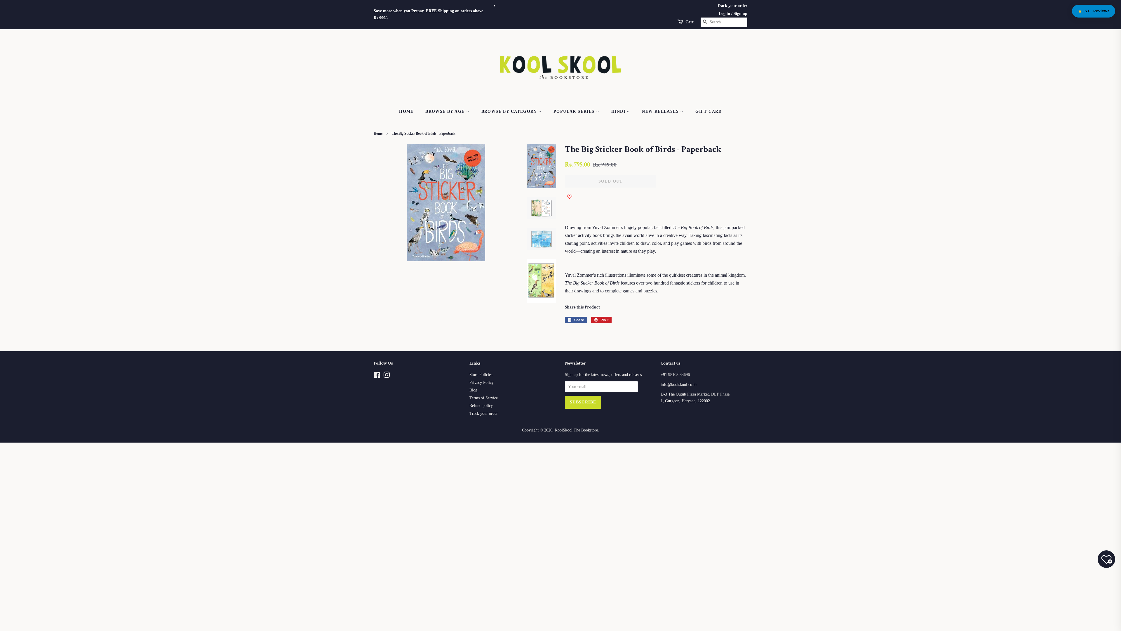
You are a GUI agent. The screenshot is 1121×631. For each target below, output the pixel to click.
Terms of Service (483, 398)
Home (406, 111)
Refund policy (481, 405)
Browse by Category (510, 111)
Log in (724, 13)
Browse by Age (445, 111)
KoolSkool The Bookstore (576, 430)
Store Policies (480, 374)
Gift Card (708, 111)
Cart (689, 22)
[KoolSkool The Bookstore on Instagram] (386, 376)
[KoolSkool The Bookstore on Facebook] (377, 376)
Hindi (619, 111)
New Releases (661, 111)
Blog (473, 390)
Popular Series (574, 111)
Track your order (732, 6)
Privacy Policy (481, 382)
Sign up (740, 13)
